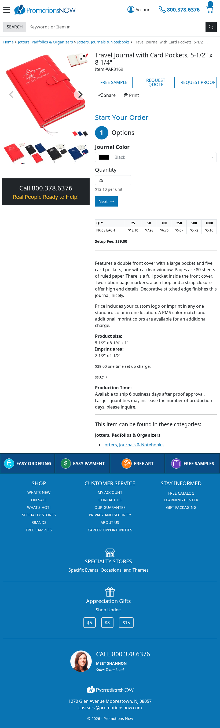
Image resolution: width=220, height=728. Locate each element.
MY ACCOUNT (110, 492)
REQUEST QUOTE (155, 82)
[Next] (80, 94)
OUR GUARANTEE (110, 507)
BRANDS (38, 522)
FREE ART (143, 463)
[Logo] (45, 9)
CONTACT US (110, 499)
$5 (89, 623)
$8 (107, 623)
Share (109, 95)
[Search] (211, 27)
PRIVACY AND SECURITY (110, 514)
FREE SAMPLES (199, 463)
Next (103, 201)
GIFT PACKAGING (181, 507)
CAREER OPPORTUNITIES (110, 529)
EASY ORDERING (33, 463)
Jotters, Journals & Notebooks (103, 42)
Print (133, 95)
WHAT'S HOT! (38, 507)
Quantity (105, 170)
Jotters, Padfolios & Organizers (45, 42)
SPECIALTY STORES (39, 514)
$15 (126, 623)
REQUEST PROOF (198, 82)
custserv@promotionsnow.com (110, 708)
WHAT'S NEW (38, 492)
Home (8, 42)
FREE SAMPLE (113, 82)
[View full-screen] (82, 57)
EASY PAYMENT (89, 463)
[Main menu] (8, 9)
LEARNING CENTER (181, 499)
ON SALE (39, 499)
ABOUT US (110, 522)
